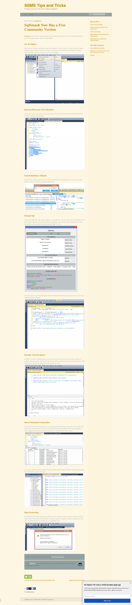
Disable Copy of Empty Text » (77, 580)
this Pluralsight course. (57, 557)
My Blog (92, 55)
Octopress (50, 599)
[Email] (32, 588)
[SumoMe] (35, 588)
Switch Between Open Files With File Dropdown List (99, 35)
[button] (107, 584)
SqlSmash (27, 36)
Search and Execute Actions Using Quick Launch (99, 28)
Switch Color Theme (95, 31)
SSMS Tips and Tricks (45, 5)
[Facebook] (28, 588)
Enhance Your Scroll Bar (96, 24)
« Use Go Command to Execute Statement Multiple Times (39, 580)
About (31, 15)
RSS (107, 14)
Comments (37, 21)
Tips (25, 15)
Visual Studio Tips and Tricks (97, 48)
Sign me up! (107, 601)
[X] (30, 588)
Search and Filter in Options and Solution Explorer (98, 39)
